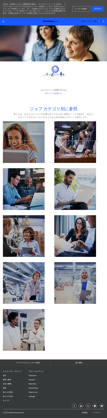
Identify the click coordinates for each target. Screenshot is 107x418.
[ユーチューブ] (101, 405)
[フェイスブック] (74, 405)
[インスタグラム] (95, 405)
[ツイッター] (88, 405)
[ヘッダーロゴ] (50, 21)
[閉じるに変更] (3, 21)
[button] (88, 21)
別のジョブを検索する (53, 93)
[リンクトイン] (81, 405)
